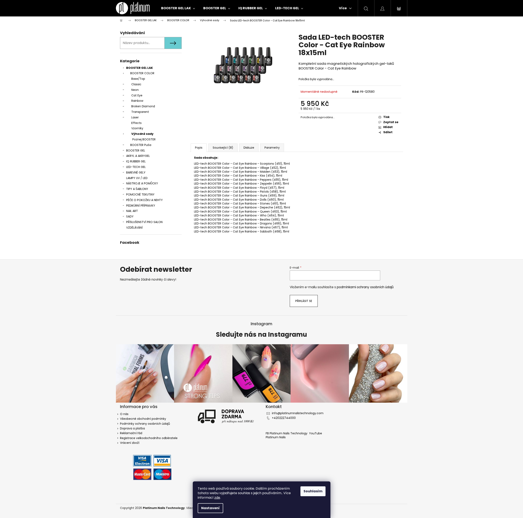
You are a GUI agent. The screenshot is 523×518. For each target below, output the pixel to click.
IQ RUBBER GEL (136, 161)
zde (217, 497)
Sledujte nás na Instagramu (261, 334)
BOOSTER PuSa (140, 145)
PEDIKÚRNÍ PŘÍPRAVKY (140, 206)
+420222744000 (284, 418)
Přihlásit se (303, 301)
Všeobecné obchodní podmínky (143, 419)
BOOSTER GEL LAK (139, 68)
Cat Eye (136, 95)
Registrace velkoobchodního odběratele (149, 438)
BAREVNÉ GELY (135, 172)
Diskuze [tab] (249, 148)
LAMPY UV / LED (137, 178)
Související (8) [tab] (223, 148)
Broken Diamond (143, 106)
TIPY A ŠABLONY (137, 189)
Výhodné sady (142, 134)
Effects (136, 123)
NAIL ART (132, 211)
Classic (136, 84)
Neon (135, 90)
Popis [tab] (198, 148)
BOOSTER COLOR (142, 73)
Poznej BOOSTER (144, 139)
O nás (124, 414)
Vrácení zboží (129, 443)
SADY (130, 216)
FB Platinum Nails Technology (287, 433)
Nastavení (210, 508)
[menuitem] (178, 8)
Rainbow (137, 101)
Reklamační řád (131, 433)
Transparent (140, 112)
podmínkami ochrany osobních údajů (365, 287)
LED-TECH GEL (136, 167)
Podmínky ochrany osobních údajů (145, 424)
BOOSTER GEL (135, 150)
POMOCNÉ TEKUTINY (140, 194)
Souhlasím (313, 491)
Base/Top (138, 79)
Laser (135, 117)
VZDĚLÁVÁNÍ (134, 227)
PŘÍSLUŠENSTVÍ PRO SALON (144, 222)
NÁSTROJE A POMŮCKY (142, 183)
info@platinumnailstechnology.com (297, 413)
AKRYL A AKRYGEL (138, 156)
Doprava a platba (132, 428)
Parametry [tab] (272, 148)
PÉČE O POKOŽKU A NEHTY (144, 200)
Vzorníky (137, 128)
